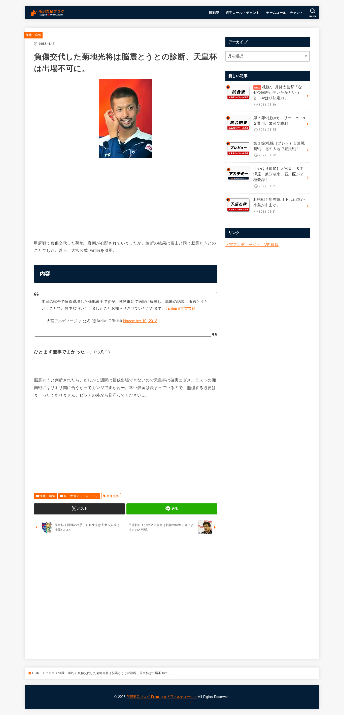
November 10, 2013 (140, 321)
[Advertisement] (125, 197)
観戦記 (214, 13)
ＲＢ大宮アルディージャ (81, 496)
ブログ (50, 673)
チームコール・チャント (284, 13)
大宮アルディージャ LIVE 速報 (252, 245)
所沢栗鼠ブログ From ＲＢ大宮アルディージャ (161, 697)
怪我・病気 (33, 35)
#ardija (171, 308)
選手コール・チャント (242, 13)
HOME (37, 673)
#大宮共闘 (187, 308)
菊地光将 (113, 496)
